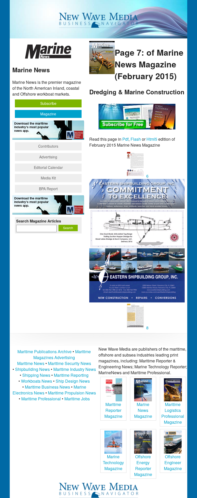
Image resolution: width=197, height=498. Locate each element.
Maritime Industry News (74, 369)
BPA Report (48, 188)
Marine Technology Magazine (113, 462)
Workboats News (36, 381)
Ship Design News (73, 381)
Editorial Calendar (48, 167)
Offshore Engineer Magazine (173, 462)
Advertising (48, 156)
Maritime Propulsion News (72, 393)
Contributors (48, 146)
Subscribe (48, 103)
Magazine (48, 113)
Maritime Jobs (77, 399)
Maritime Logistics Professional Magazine (172, 413)
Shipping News (36, 375)
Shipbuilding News (32, 369)
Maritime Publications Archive (44, 351)
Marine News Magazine (143, 410)
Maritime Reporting (71, 375)
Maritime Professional (41, 399)
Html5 (151, 139)
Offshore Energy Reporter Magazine (143, 465)
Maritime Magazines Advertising (62, 354)
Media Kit (48, 177)
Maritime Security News (69, 363)
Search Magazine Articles (38, 220)
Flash (136, 139)
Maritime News (30, 363)
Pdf (125, 139)
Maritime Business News (48, 387)
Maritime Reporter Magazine (113, 410)
